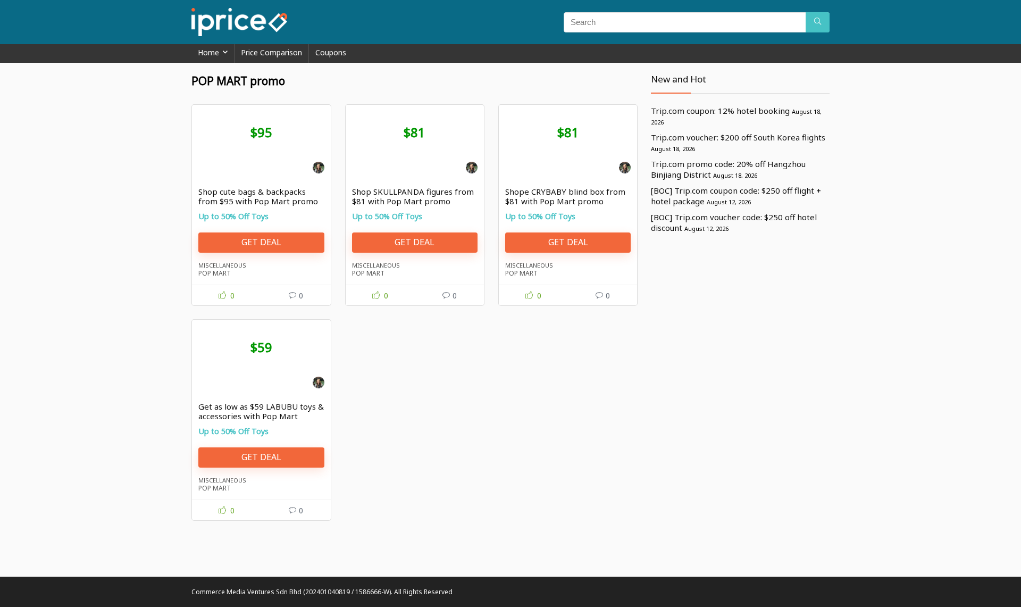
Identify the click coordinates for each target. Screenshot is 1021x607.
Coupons (330, 52)
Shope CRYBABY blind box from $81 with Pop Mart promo (565, 196)
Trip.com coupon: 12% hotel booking (720, 110)
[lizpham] (318, 169)
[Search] (818, 22)
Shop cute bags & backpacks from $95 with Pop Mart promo (258, 196)
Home (208, 52)
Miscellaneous (222, 265)
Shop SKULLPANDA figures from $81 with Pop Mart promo (413, 196)
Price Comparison (271, 52)
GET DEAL (261, 242)
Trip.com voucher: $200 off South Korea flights (738, 137)
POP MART (214, 273)
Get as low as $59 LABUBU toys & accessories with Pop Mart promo (261, 416)
